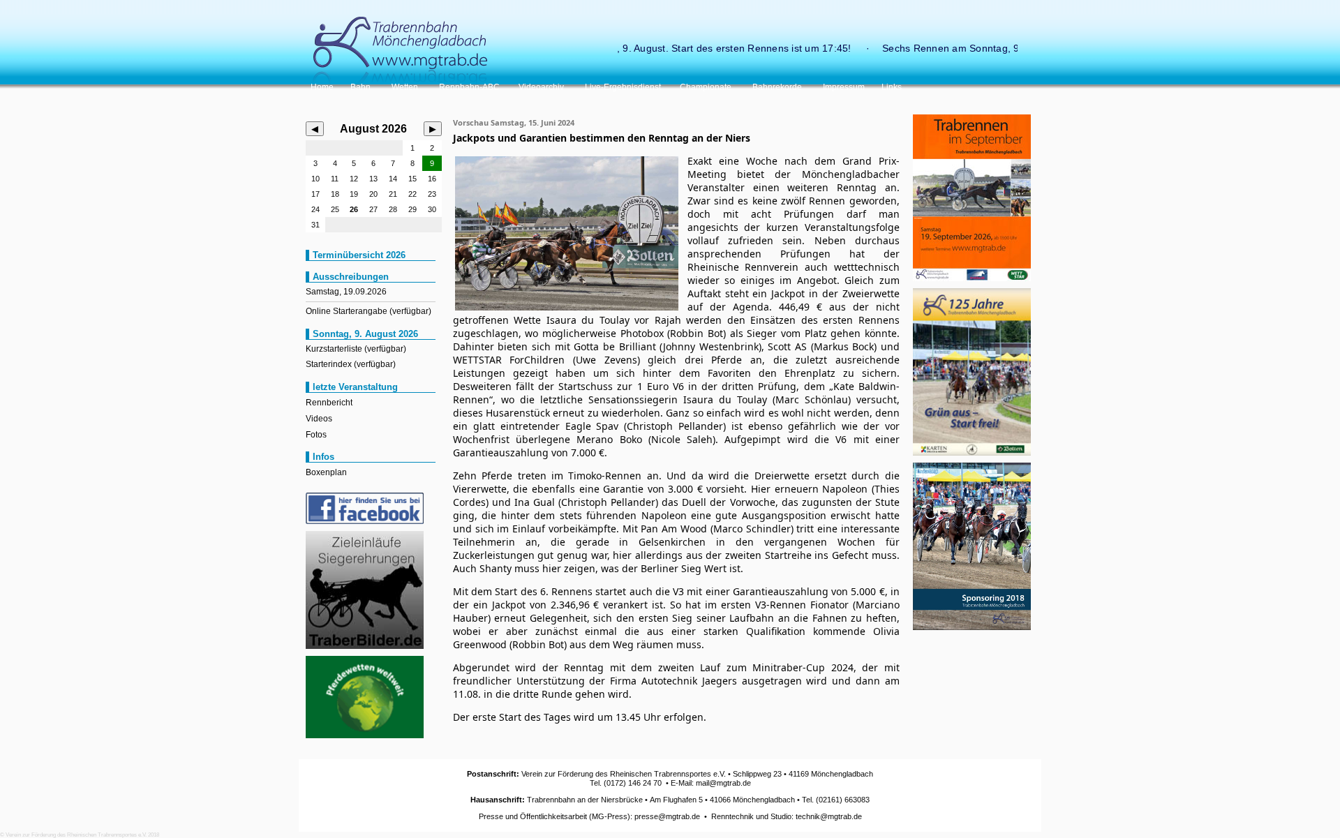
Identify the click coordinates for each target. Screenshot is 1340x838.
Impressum (844, 87)
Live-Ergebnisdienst (624, 87)
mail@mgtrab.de (723, 783)
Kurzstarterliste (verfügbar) (356, 349)
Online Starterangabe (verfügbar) (368, 311)
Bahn (362, 87)
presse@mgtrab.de (667, 816)
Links (891, 87)
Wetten (407, 87)
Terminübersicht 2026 (359, 255)
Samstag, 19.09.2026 (346, 292)
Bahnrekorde (779, 87)
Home (322, 87)
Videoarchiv (543, 87)
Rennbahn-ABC (470, 87)
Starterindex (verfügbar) (351, 364)
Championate (708, 87)
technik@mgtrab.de (829, 816)
